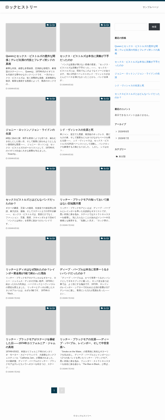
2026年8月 (123, 131)
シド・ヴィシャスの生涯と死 (129, 85)
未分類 (122, 156)
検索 (154, 26)
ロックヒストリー (21, 7)
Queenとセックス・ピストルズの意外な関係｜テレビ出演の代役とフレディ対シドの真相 (137, 50)
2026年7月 (123, 138)
